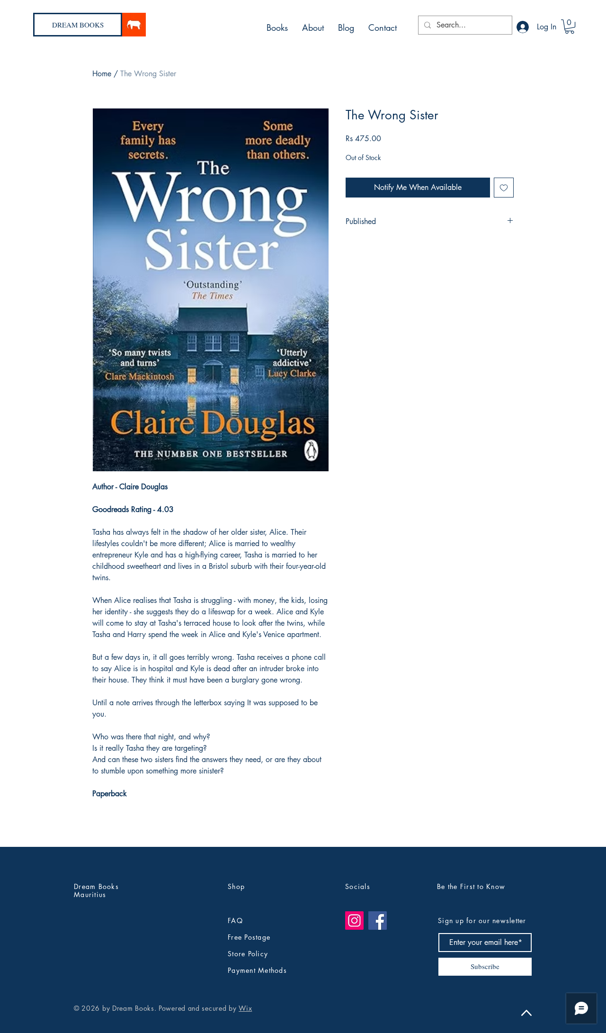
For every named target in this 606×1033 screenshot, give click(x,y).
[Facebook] (377, 920)
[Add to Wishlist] (504, 188)
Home (101, 74)
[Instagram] (354, 920)
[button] (569, 26)
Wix (245, 1008)
